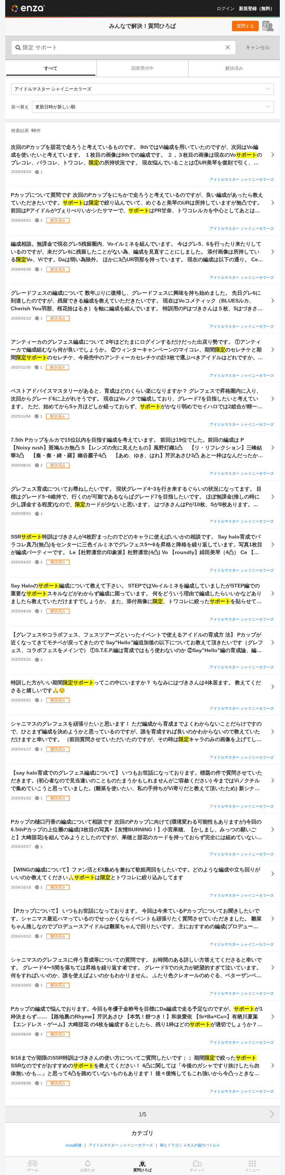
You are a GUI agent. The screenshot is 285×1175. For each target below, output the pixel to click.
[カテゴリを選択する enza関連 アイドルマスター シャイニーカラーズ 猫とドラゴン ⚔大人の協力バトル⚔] (142, 89)
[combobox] (123, 47)
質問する (245, 26)
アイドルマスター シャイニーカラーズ (242, 179)
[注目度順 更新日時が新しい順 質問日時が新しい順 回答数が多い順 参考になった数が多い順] (153, 107)
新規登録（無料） (257, 8)
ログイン (226, 8)
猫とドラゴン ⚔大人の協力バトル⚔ (190, 1145)
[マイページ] (268, 26)
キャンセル (258, 47)
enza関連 (74, 1145)
